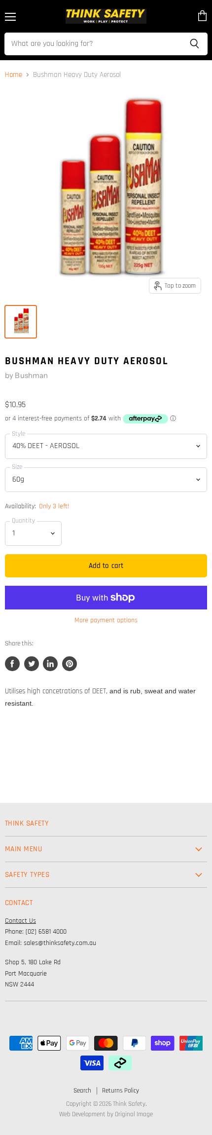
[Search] (194, 44)
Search (82, 1091)
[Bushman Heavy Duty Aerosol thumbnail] (20, 322)
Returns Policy (120, 1091)
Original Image (134, 1114)
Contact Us (20, 920)
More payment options (106, 620)
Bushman (31, 375)
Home (13, 75)
